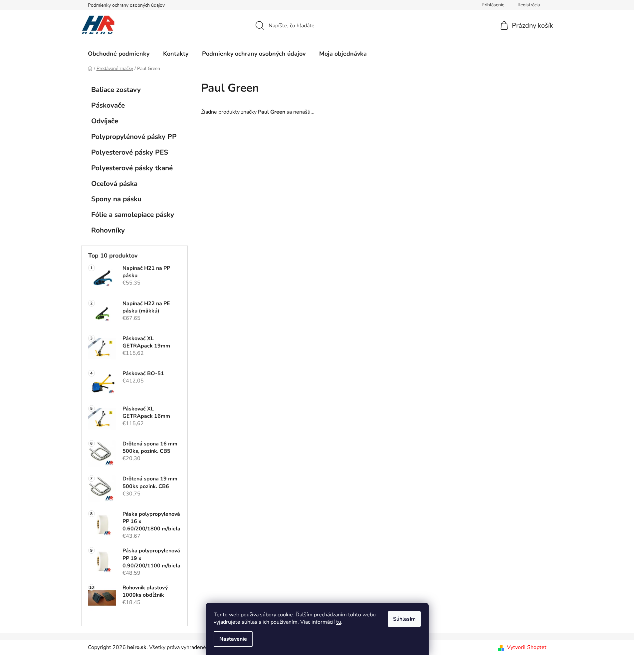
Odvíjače (104, 121)
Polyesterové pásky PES (129, 152)
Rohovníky (108, 230)
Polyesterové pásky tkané (132, 168)
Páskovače (108, 105)
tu (338, 622)
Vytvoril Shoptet (526, 647)
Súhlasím (404, 619)
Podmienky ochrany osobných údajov (126, 5)
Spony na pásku (116, 199)
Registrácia (529, 5)
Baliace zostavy (116, 89)
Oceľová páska (114, 183)
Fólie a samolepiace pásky (132, 214)
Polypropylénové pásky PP (134, 136)
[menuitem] (118, 53)
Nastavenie (233, 639)
